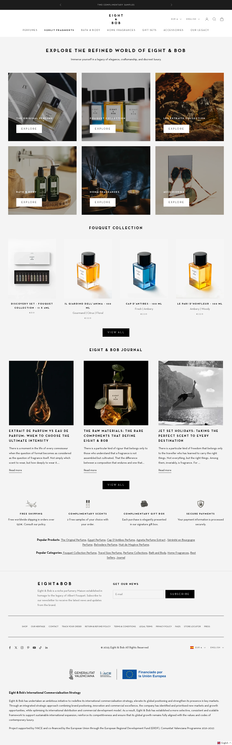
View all (116, 332)
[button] (224, 743)
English (191, 19)
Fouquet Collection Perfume (79, 552)
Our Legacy (200, 30)
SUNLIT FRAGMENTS (59, 30)
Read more (15, 470)
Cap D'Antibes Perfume (121, 540)
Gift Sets (149, 30)
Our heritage (38, 627)
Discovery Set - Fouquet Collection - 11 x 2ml (32, 306)
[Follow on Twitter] (16, 647)
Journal (120, 557)
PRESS (207, 627)
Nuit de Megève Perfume (134, 544)
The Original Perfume (73, 540)
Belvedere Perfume (105, 544)
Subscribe (180, 594)
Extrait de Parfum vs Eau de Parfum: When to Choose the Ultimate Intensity (39, 435)
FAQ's (178, 627)
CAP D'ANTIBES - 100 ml (144, 304)
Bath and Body (157, 552)
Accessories (174, 30)
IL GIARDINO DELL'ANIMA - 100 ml (88, 306)
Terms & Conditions (125, 627)
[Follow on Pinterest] (28, 647)
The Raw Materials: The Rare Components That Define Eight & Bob (114, 435)
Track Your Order (72, 627)
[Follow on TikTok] (40, 647)
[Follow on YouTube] (34, 647)
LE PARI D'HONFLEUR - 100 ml (200, 304)
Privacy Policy (164, 627)
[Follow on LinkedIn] (46, 647)
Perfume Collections (135, 552)
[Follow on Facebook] (10, 647)
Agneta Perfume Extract (150, 540)
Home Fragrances (121, 30)
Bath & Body (91, 30)
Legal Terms (146, 627)
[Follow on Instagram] (22, 647)
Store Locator (192, 627)
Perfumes (30, 30)
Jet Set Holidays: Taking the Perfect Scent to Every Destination (188, 435)
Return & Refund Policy (98, 627)
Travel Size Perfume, (110, 552)
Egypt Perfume (97, 540)
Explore (29, 129)
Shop (25, 627)
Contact (53, 627)
